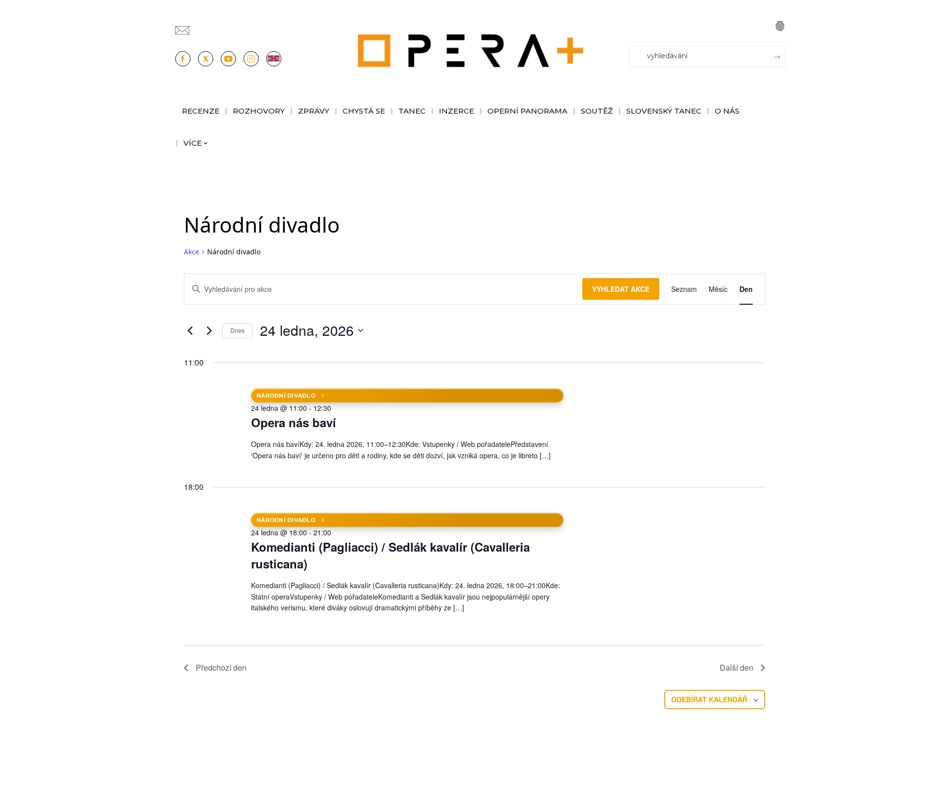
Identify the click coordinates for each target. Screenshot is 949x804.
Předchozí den (221, 667)
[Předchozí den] (190, 330)
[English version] (274, 59)
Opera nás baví (293, 422)
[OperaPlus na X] (206, 59)
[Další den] (209, 330)
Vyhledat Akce (620, 289)
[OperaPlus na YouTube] (228, 59)
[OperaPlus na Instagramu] (251, 59)
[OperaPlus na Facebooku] (183, 59)
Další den (736, 667)
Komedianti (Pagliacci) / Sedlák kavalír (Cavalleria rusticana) (390, 555)
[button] (780, 26)
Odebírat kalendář (709, 699)
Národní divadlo (286, 395)
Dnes (237, 330)
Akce (191, 251)
